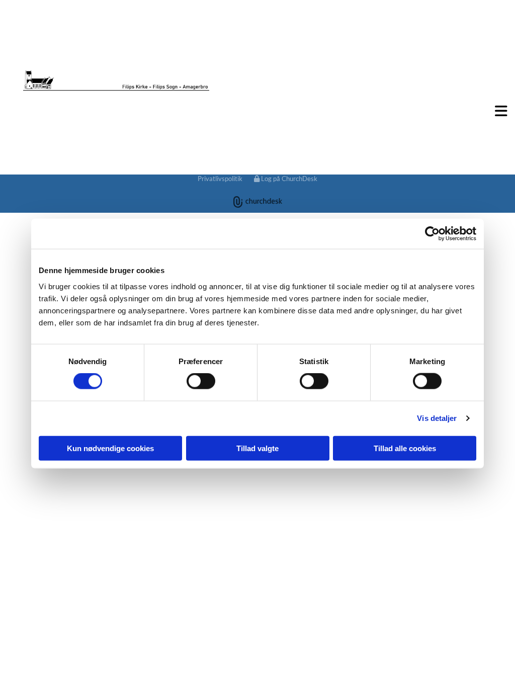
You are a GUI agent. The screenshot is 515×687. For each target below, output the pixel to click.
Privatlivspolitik (220, 179)
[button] (257, 111)
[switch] (201, 381)
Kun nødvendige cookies (110, 448)
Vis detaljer (437, 418)
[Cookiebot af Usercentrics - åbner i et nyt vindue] (432, 233)
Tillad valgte (257, 448)
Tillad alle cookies (405, 448)
